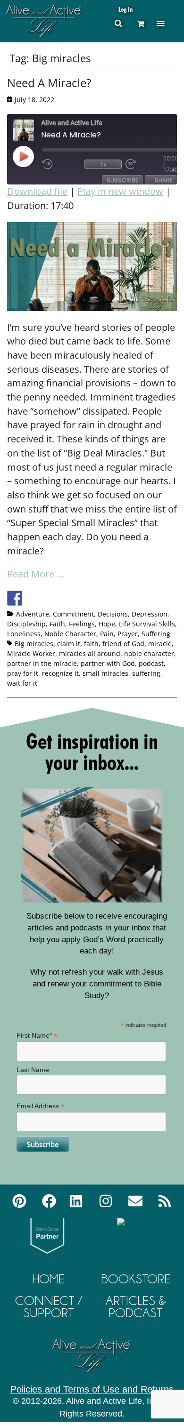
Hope (107, 623)
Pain (107, 633)
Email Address (41, 1106)
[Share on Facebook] (14, 598)
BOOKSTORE (135, 1279)
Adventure (32, 613)
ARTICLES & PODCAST (136, 1307)
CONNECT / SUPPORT (48, 1307)
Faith (57, 623)
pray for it (22, 673)
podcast (151, 663)
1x (103, 164)
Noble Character (70, 633)
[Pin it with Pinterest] (67, 598)
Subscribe (122, 180)
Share (164, 180)
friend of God (123, 643)
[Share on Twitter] (32, 598)
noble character (149, 653)
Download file (37, 191)
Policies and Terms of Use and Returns (92, 1389)
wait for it (22, 683)
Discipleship (26, 623)
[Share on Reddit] (49, 598)
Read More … (35, 574)
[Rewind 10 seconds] (61, 164)
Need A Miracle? (49, 82)
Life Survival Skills (147, 623)
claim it (68, 643)
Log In (125, 9)
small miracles (105, 673)
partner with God (108, 663)
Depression (149, 613)
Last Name (33, 1069)
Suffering (156, 633)
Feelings (82, 623)
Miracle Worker (31, 653)
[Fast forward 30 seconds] (144, 164)
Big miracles (34, 643)
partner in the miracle (42, 663)
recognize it (60, 673)
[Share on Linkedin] (84, 598)
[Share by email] (101, 598)
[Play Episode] (31, 156)
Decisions (113, 613)
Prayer (127, 633)
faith (91, 643)
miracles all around (89, 653)
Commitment (73, 613)
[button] (160, 23)
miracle (160, 643)
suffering (146, 673)
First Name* (37, 1035)
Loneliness (24, 633)
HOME (49, 1279)
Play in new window (120, 191)
